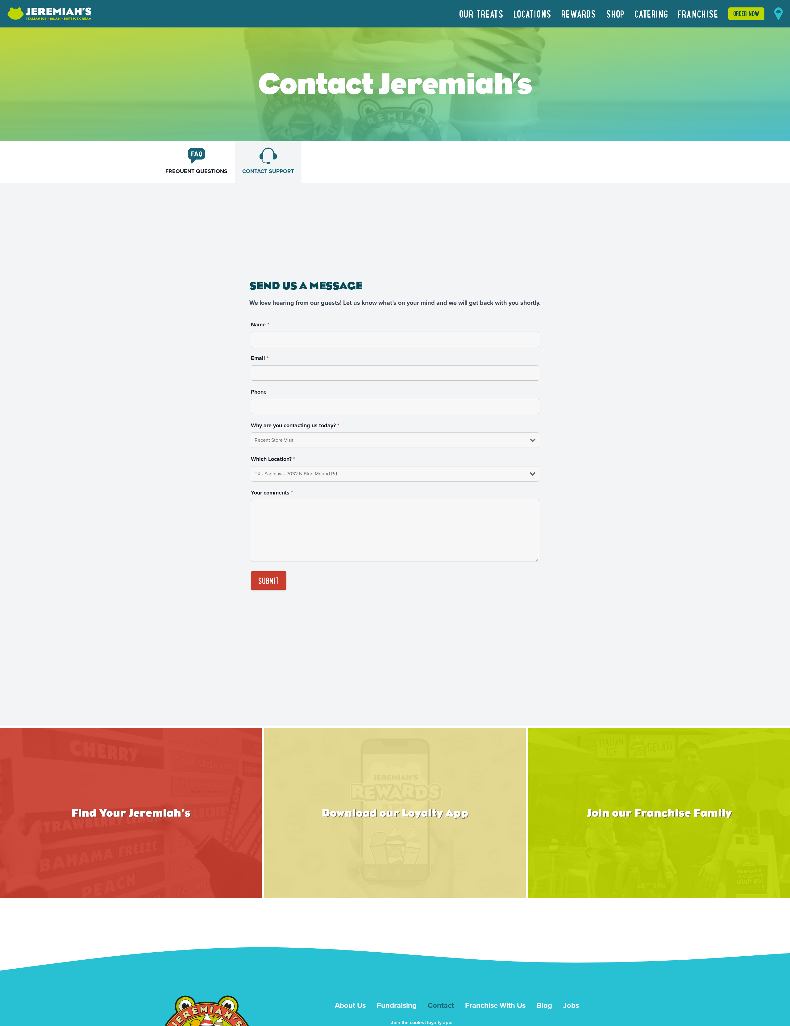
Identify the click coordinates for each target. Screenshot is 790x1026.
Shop (615, 13)
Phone (259, 392)
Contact (441, 1005)
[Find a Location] (778, 14)
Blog (544, 1005)
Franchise (698, 13)
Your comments (272, 493)
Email (259, 358)
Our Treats (481, 13)
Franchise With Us (495, 1005)
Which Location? (273, 459)
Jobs (571, 1005)
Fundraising (397, 1005)
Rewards (578, 13)
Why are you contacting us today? (295, 425)
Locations (532, 13)
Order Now (746, 13)
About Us (350, 1005)
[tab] (196, 162)
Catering (651, 13)
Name (260, 325)
